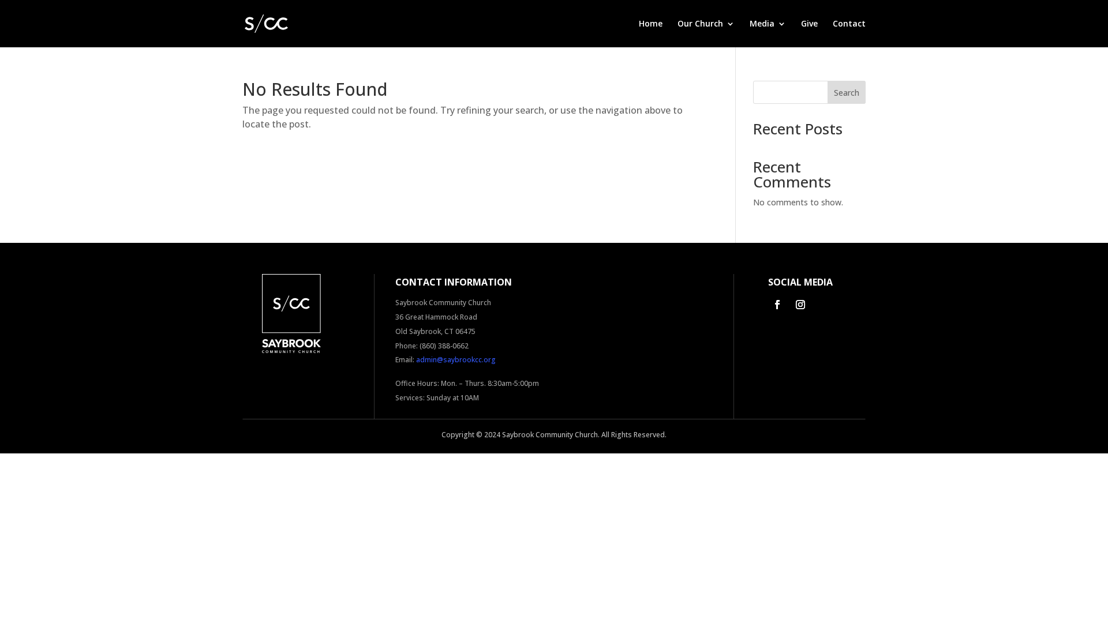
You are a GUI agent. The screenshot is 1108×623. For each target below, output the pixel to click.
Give (809, 24)
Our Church (700, 24)
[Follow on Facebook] (777, 304)
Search (846, 92)
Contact (849, 24)
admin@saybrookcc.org (456, 360)
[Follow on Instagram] (800, 304)
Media (762, 24)
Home (650, 24)
